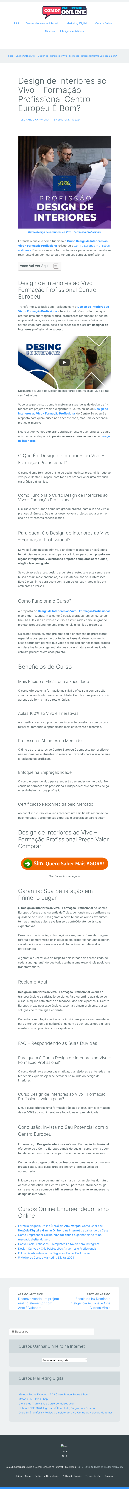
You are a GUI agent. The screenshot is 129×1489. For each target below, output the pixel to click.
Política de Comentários (47, 1476)
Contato (108, 1476)
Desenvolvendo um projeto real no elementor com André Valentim (38, 1301)
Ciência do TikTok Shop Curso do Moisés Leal (46, 1403)
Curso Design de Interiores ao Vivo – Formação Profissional (64, 232)
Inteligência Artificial (72, 31)
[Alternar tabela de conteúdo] (54, 266)
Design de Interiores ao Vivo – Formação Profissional (74, 611)
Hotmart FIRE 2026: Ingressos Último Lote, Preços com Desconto (58, 1408)
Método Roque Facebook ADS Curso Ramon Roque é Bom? (54, 1394)
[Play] (64, 362)
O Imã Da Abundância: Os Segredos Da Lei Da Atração (54, 1253)
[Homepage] (64, 12)
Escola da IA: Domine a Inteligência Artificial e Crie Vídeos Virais (90, 1301)
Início (17, 23)
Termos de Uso (93, 1476)
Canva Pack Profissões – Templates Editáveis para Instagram (58, 1244)
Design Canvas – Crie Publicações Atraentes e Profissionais (57, 1248)
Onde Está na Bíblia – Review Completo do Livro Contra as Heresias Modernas (65, 1412)
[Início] (64, 1452)
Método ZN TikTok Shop (33, 1399)
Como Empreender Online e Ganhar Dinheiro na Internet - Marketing (41, 1467)
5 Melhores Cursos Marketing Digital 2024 (46, 1257)
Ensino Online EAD (67, 119)
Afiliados (50, 31)
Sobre (28, 1476)
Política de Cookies (72, 1476)
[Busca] (64, 39)
